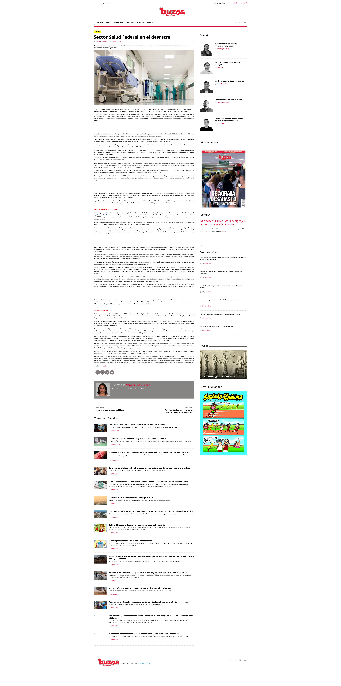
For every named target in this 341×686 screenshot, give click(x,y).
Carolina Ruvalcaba (102, 41)
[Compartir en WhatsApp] (107, 372)
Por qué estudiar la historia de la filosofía (228, 63)
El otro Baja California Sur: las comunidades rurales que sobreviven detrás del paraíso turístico (151, 511)
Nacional (100, 22)
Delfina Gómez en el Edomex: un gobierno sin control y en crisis (137, 525)
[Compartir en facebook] (97, 372)
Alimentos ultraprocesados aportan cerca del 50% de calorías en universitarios (144, 633)
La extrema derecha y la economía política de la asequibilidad (229, 119)
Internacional (118, 22)
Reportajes (130, 22)
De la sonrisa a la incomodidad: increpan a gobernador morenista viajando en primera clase (149, 468)
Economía (140, 22)
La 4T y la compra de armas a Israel (229, 81)
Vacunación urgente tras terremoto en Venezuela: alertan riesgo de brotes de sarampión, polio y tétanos (151, 616)
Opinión (150, 22)
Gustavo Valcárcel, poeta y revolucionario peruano (226, 44)
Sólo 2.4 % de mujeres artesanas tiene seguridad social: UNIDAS (220, 314)
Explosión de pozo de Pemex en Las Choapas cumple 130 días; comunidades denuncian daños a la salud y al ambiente (151, 557)
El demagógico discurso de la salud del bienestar (130, 540)
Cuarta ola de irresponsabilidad (110, 410)
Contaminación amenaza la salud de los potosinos (131, 497)
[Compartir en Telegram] (112, 372)
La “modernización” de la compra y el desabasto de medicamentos (138, 438)
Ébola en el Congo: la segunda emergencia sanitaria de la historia (138, 425)
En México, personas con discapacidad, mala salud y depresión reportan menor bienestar (148, 572)
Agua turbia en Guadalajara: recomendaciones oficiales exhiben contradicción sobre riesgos (149, 602)
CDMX (108, 22)
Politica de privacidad (144, 663)
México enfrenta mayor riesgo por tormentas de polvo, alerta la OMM (140, 588)
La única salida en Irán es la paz (228, 100)
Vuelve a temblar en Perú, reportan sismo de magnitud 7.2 (217, 326)
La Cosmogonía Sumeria (218, 376)
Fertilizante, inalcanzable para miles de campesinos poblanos (178, 411)
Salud (104, 366)
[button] (235, 24)
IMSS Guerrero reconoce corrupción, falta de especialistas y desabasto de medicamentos (148, 482)
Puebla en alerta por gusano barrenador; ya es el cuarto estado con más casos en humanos (149, 452)
